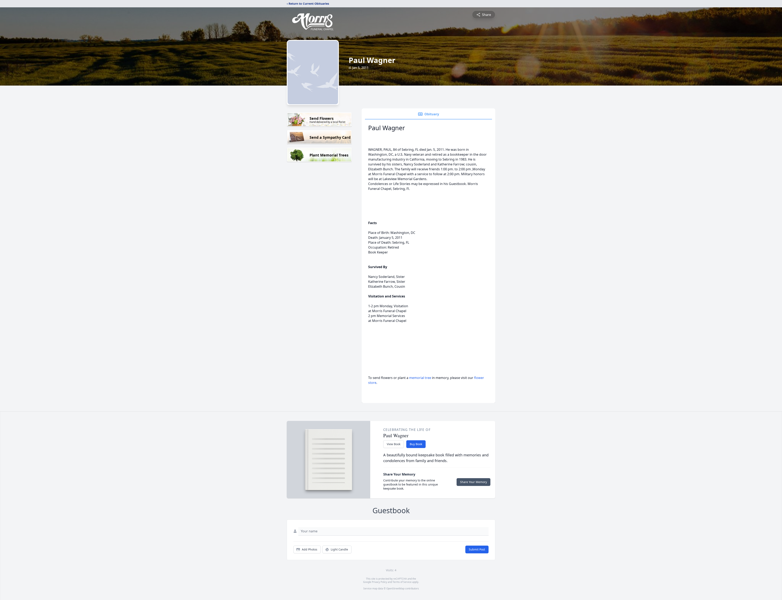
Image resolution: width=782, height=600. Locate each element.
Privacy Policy (379, 582)
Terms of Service (402, 582)
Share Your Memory (473, 482)
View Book (393, 444)
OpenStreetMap (395, 588)
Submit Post (477, 549)
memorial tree (420, 377)
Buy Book (416, 444)
